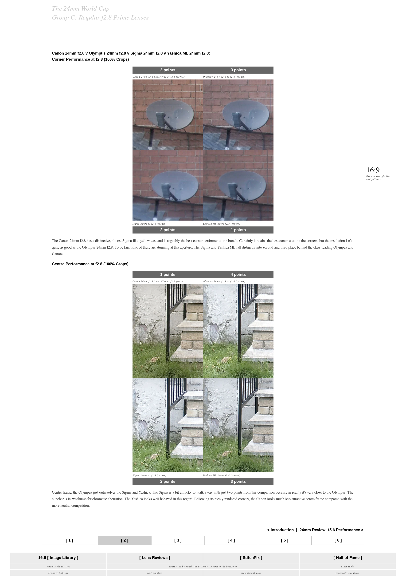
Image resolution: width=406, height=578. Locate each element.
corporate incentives (347, 572)
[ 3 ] (178, 540)
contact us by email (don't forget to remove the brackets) (203, 566)
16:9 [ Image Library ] (58, 557)
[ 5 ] (284, 540)
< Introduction (280, 530)
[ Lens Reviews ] (154, 557)
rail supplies (154, 572)
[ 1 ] (69, 540)
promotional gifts (251, 572)
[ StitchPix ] (251, 557)
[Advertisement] (26, 74)
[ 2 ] (124, 540)
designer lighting (58, 572)
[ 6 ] (338, 540)
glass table (347, 566)
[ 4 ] (231, 540)
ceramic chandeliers (58, 566)
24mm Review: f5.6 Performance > (331, 530)
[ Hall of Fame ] (347, 557)
